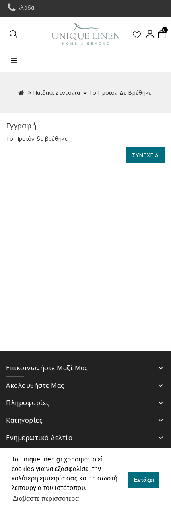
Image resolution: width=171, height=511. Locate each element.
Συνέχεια (145, 155)
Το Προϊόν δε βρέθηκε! (121, 92)
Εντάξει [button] (144, 480)
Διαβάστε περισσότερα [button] (46, 498)
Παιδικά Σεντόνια (56, 92)
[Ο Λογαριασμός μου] (150, 34)
